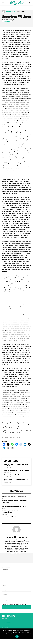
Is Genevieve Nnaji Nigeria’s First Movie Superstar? (14, 501)
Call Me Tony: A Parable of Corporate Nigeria (15, 480)
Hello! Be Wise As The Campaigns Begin (16, 470)
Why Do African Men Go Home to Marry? (14, 506)
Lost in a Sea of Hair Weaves (11, 517)
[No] (31, 634)
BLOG (20, 553)
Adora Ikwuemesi (10, 11)
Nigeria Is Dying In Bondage (12, 475)
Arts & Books (7, 21)
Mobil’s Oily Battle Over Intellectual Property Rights (13, 511)
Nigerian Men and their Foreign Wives (14, 496)
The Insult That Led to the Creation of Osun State (15, 465)
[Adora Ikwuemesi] (4, 11)
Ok (17, 636)
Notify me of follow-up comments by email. (14, 604)
